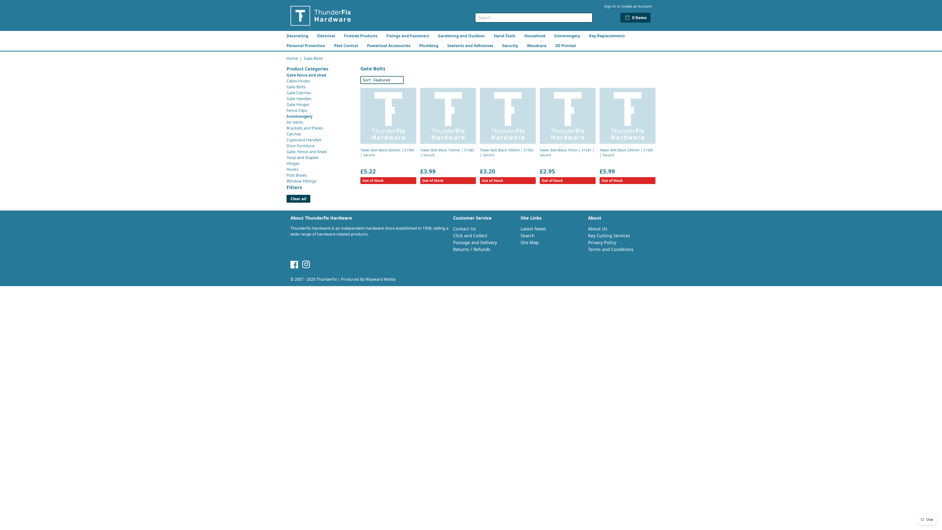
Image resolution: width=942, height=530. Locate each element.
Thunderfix (326, 279)
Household (534, 36)
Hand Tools (504, 36)
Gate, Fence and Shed (307, 151)
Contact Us (464, 229)
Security (510, 45)
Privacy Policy (602, 242)
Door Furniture (300, 145)
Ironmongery (567, 36)
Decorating (297, 36)
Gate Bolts (296, 87)
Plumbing (428, 45)
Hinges (293, 163)
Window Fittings (301, 181)
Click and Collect (470, 235)
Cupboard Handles (304, 140)
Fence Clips (297, 110)
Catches (294, 134)
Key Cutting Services (609, 235)
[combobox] (534, 18)
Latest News (533, 229)
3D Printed (565, 45)
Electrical (326, 36)
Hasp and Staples (303, 157)
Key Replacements (607, 36)
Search (528, 235)
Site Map (530, 242)
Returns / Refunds (471, 249)
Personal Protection (306, 45)
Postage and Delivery (475, 242)
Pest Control (346, 45)
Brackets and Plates (305, 128)
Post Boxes (297, 175)
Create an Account (636, 6)
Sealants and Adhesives (470, 45)
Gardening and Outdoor (461, 36)
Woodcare (536, 45)
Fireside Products (361, 36)
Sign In (610, 6)
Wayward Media (380, 279)
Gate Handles (299, 98)
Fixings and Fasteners (407, 36)
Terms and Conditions (611, 249)
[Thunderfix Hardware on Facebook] (294, 264)
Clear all (298, 198)
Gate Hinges (298, 104)
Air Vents (295, 122)
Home (292, 58)
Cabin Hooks (298, 81)
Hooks (293, 169)
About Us (597, 229)
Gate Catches (299, 92)
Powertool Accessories (388, 45)
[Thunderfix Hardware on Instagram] (306, 264)
